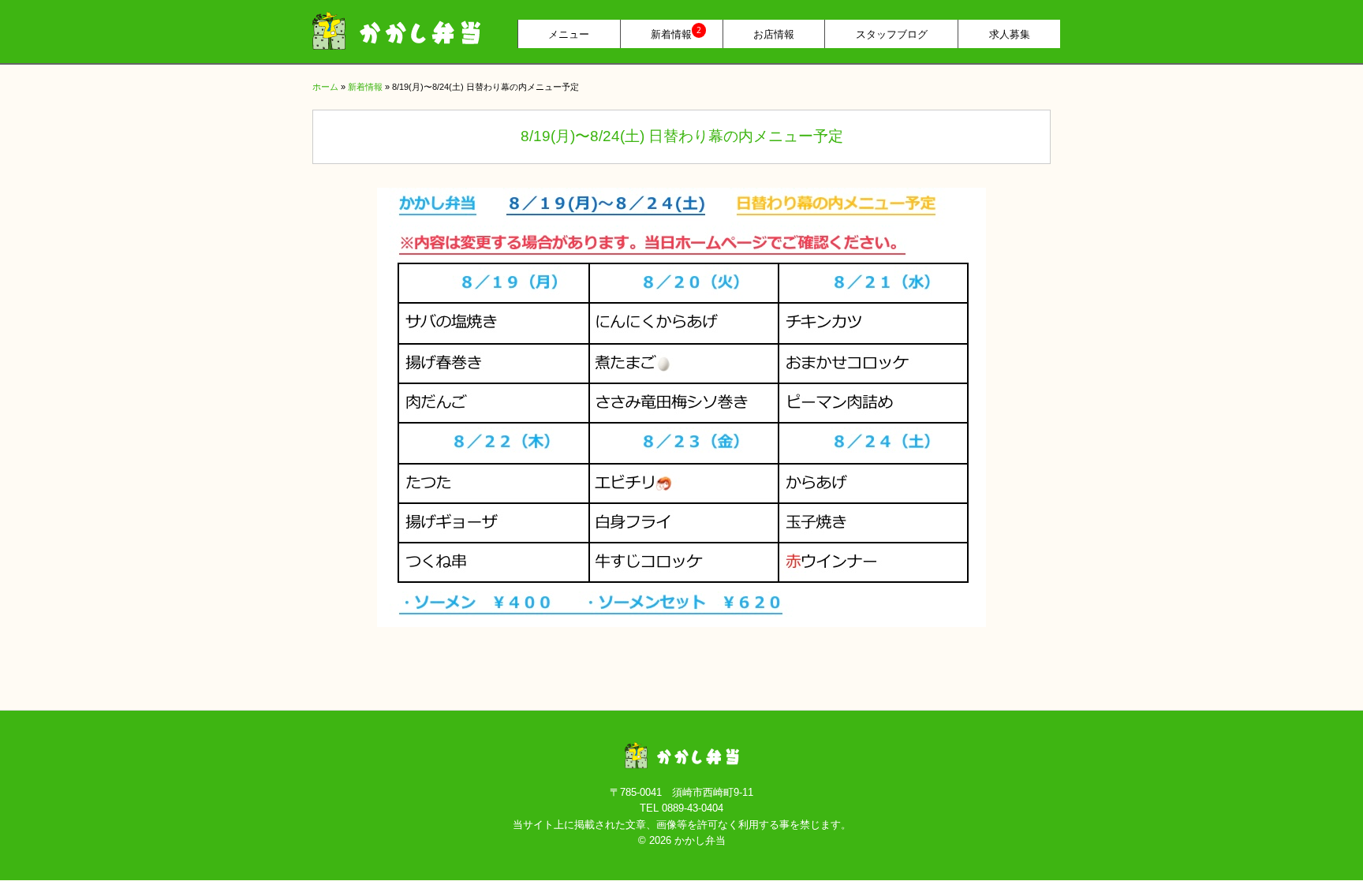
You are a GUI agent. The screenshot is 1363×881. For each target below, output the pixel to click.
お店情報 (773, 34)
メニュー (568, 34)
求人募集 (1009, 34)
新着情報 (676, 32)
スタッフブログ (892, 34)
